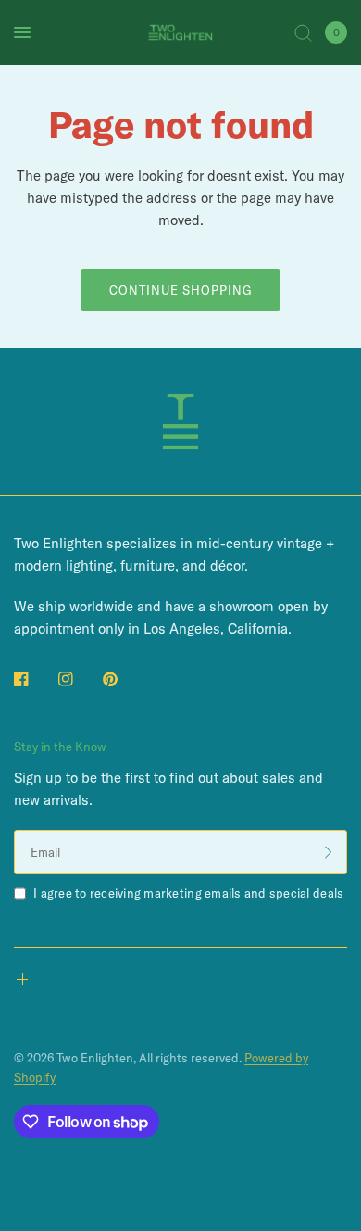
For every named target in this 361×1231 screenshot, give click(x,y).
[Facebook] (34, 679)
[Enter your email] (328, 852)
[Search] (303, 32)
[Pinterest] (123, 679)
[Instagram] (78, 679)
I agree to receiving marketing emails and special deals (188, 893)
